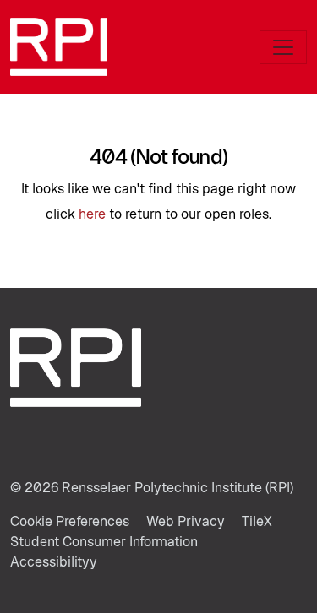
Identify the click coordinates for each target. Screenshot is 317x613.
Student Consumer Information (104, 542)
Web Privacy (185, 521)
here (92, 214)
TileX (257, 521)
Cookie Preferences (69, 521)
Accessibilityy (53, 562)
